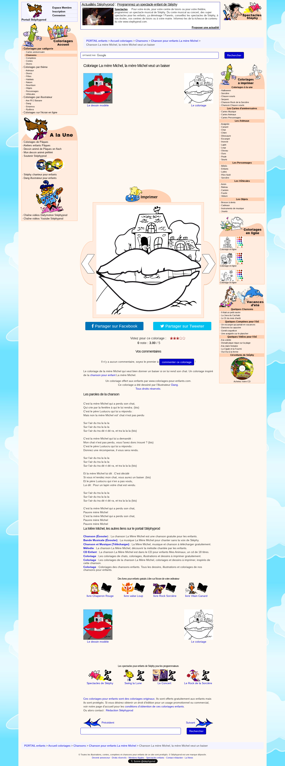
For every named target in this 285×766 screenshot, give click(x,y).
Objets (29, 88)
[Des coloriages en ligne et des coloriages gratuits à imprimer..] (49, 35)
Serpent (225, 99)
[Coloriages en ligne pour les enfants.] (242, 225)
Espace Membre (62, 7)
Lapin (223, 145)
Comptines (31, 58)
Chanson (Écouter (95, 536)
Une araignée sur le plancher (234, 333)
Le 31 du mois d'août (231, 318)
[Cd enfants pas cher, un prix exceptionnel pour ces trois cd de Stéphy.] (49, 165)
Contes (29, 61)
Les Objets (242, 199)
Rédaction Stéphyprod (119, 710)
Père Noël (226, 175)
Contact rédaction (174, 757)
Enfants (224, 169)
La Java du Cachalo (230, 315)
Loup (223, 147)
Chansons (142, 40)
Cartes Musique (228, 111)
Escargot (225, 139)
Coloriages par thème (36, 67)
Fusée (224, 193)
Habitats (30, 79)
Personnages (32, 91)
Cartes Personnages (231, 117)
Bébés (224, 166)
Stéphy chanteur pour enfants (40, 174)
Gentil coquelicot (229, 330)
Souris (224, 159)
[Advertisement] (148, 97)
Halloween (226, 90)
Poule (223, 156)
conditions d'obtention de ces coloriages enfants (154, 706)
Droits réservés (119, 757)
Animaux (30, 70)
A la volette (226, 340)
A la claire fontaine (229, 346)
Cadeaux (225, 205)
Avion (223, 184)
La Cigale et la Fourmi (231, 349)
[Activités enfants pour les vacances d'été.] (242, 296)
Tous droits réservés (148, 388)
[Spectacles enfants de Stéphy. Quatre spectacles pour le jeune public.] (242, 10)
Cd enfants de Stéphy (242, 355)
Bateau (224, 187)
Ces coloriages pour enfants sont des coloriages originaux (119, 698)
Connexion (58, 15)
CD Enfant (90, 552)
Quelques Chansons (242, 309)
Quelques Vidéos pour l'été (242, 336)
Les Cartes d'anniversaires (242, 108)
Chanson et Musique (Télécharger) (106, 544)
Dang (174, 384)
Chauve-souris (228, 96)
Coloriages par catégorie (38, 48)
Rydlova (30, 109)
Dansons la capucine (231, 327)
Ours (223, 153)
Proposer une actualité (205, 27)
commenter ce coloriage (177, 362)
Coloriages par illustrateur (38, 97)
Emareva (30, 106)
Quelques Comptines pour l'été (242, 321)
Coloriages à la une (242, 87)
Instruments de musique (232, 208)
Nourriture (30, 85)
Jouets (224, 211)
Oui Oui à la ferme (229, 352)
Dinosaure (226, 136)
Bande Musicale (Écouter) (100, 540)
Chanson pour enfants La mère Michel (174, 40)
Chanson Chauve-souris (232, 105)
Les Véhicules (242, 181)
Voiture (224, 196)
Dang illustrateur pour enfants (40, 178)
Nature (29, 82)
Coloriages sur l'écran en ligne (40, 112)
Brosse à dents (228, 202)
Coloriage (89, 556)
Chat (223, 130)
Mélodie (88, 548)
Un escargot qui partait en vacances (238, 324)
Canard (224, 127)
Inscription (58, 11)
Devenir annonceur (101, 757)
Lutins (224, 172)
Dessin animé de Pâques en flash (42, 149)
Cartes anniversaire (35, 52)
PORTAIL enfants (96, 40)
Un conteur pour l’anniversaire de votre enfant (148, 4)
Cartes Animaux (228, 114)
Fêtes (28, 76)
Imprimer (149, 197)
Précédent (107, 722)
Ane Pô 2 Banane (34, 100)
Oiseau (224, 150)
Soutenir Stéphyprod (35, 156)
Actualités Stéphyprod (98, 4)
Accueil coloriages (121, 40)
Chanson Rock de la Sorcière (235, 102)
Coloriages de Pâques (36, 142)
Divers (29, 64)
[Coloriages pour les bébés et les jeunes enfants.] (242, 74)
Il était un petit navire (230, 312)
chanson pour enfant (103, 375)
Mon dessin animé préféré (38, 152)
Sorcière (225, 93)
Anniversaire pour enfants (130, 9)
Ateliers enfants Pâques (36, 145)
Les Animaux (242, 121)
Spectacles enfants (155, 757)
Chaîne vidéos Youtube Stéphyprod (43, 218)
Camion (224, 190)
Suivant (191, 722)
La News (189, 757)
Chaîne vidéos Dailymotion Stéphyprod (45, 215)
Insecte (224, 141)
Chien (224, 133)
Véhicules (30, 94)
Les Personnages (242, 162)
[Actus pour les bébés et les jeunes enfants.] (49, 128)
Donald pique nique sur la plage (235, 343)
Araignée (225, 124)
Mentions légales (136, 757)
